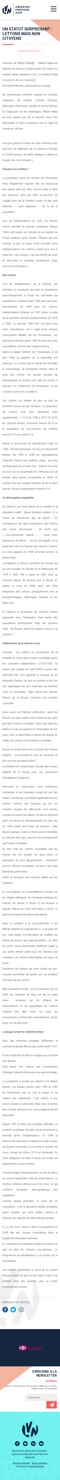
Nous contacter (39, 1463)
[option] (30, 1348)
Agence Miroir (37, 1466)
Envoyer (51, 1404)
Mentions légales (21, 1463)
